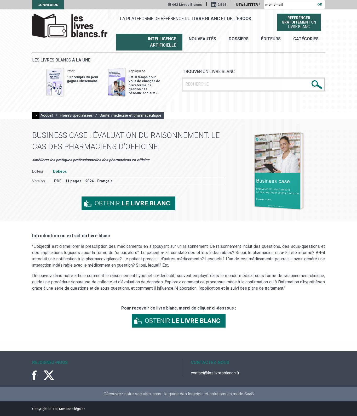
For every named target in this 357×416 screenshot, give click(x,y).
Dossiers (239, 38)
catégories (306, 38)
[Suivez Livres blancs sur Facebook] (37, 375)
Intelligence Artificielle (162, 42)
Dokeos (60, 171)
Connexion (48, 5)
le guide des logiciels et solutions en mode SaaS (209, 393)
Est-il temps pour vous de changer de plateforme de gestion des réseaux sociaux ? (144, 85)
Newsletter (248, 4)
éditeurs (271, 38)
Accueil (47, 115)
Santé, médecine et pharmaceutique (130, 115)
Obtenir (132, 203)
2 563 (222, 4)
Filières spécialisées (76, 115)
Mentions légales (72, 409)
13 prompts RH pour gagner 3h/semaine (83, 79)
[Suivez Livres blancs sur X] (49, 375)
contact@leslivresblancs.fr (215, 372)
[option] (72, 82)
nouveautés (202, 38)
